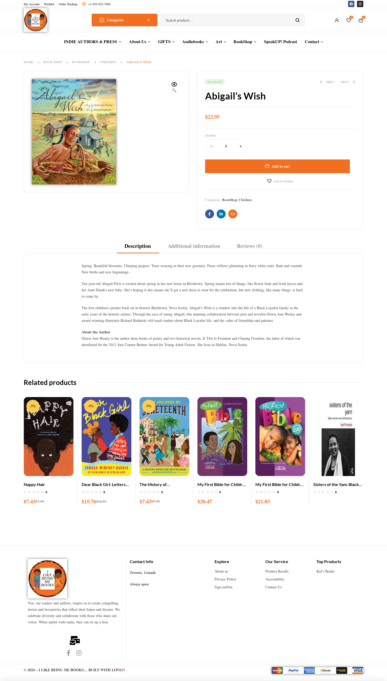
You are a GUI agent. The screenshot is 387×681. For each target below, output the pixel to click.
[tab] (138, 247)
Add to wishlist (283, 181)
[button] (174, 87)
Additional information (194, 246)
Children (108, 62)
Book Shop (52, 62)
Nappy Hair (34, 484)
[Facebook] (351, 4)
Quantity (210, 135)
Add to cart (281, 166)
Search (297, 20)
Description (138, 246)
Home (28, 62)
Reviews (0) (249, 246)
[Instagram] (360, 4)
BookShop (81, 62)
